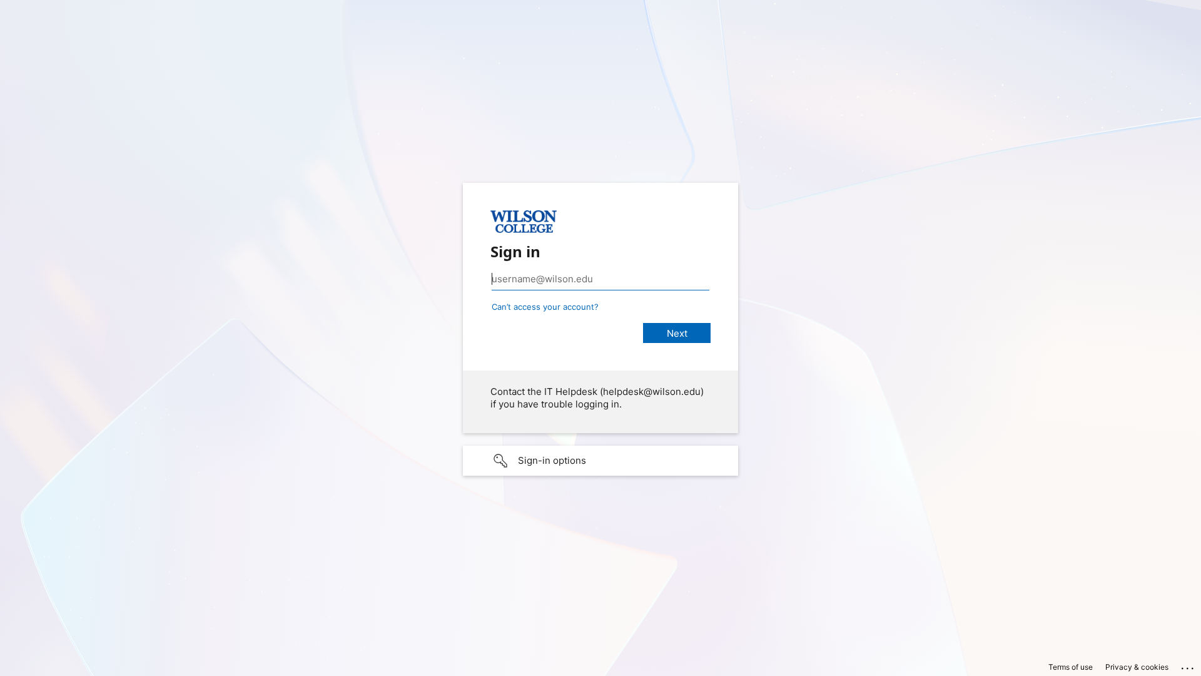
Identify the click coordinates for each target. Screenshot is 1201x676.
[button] (600, 461)
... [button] (1188, 665)
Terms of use (1070, 667)
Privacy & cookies (1136, 667)
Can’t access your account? (545, 307)
